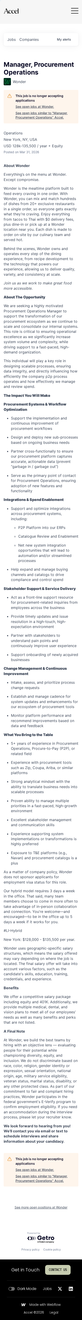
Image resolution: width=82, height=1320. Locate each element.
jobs (11, 39)
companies (29, 39)
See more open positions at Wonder (41, 1207)
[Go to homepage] (11, 11)
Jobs (47, 1289)
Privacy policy (30, 1249)
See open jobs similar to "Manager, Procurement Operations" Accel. (41, 115)
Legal (54, 1313)
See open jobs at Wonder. (34, 106)
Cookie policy (52, 1249)
